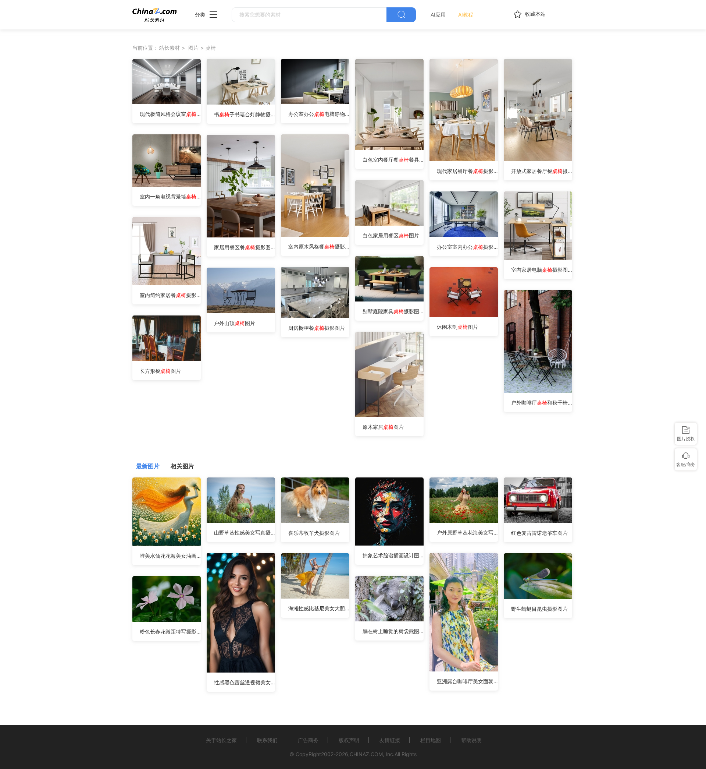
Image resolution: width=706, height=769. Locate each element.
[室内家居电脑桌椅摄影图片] (538, 258)
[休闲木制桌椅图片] (463, 315)
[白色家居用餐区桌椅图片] (389, 224)
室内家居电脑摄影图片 (541, 270)
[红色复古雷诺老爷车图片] (538, 521)
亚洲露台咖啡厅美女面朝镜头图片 (467, 681)
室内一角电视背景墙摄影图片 (170, 196)
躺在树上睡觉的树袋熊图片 (393, 631)
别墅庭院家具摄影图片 (393, 311)
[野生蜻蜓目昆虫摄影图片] (538, 597)
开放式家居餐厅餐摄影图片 (541, 171)
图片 (193, 48)
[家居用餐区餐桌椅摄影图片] (241, 235)
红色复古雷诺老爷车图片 (539, 533)
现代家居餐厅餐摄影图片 (467, 171)
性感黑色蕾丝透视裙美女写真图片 (244, 682)
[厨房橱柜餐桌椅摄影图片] (315, 316)
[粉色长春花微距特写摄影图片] (166, 620)
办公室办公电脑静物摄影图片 (318, 114)
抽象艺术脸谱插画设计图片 (393, 555)
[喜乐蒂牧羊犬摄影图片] (315, 521)
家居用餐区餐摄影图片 (244, 247)
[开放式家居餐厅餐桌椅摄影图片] (538, 159)
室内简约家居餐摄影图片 (170, 295)
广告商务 (308, 740)
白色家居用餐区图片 (391, 235)
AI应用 (438, 14)
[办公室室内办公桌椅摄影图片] (463, 235)
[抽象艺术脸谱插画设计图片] (389, 543)
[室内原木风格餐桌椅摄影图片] (315, 235)
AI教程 (465, 14)
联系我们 (267, 740)
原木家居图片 (383, 427)
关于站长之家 (221, 740)
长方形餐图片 (160, 371)
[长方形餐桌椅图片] (166, 359)
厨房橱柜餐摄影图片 (316, 328)
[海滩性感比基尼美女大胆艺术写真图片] (315, 596)
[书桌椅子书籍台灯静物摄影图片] (241, 102)
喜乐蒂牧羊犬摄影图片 (314, 533)
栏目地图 (430, 740)
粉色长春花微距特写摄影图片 (170, 631)
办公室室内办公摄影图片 (467, 247)
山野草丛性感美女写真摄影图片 (244, 532)
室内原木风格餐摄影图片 (318, 246)
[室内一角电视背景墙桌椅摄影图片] (166, 184)
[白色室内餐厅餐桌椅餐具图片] (389, 148)
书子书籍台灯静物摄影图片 (244, 114)
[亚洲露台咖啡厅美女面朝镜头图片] (463, 669)
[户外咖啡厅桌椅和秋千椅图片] (538, 391)
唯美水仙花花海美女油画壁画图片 (170, 556)
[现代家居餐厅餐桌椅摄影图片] (463, 159)
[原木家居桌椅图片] (389, 415)
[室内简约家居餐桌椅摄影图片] (166, 283)
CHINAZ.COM (366, 754)
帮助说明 (471, 740)
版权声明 (349, 740)
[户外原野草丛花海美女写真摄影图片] (463, 521)
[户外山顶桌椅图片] (241, 311)
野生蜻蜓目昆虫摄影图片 (539, 609)
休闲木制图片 (457, 327)
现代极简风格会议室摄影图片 (170, 114)
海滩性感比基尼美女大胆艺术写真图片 (318, 608)
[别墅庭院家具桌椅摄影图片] (389, 299)
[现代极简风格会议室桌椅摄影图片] (166, 102)
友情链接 (389, 740)
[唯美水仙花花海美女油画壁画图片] (166, 544)
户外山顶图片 (234, 323)
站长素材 (169, 48)
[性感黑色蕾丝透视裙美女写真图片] (241, 670)
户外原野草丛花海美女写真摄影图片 (467, 532)
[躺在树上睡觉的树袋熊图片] (389, 619)
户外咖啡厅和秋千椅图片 (541, 402)
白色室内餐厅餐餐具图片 (393, 159)
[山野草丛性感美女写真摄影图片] (241, 521)
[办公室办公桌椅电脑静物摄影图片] (315, 102)
